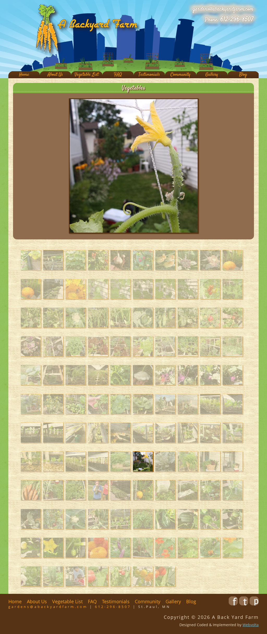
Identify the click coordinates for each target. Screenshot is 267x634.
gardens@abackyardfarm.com (223, 9)
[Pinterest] (254, 604)
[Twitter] (243, 604)
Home (24, 74)
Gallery (211, 74)
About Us (55, 74)
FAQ (118, 74)
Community (180, 74)
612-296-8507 (236, 19)
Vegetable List (87, 74)
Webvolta (250, 624)
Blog (243, 74)
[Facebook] (233, 604)
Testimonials (149, 74)
